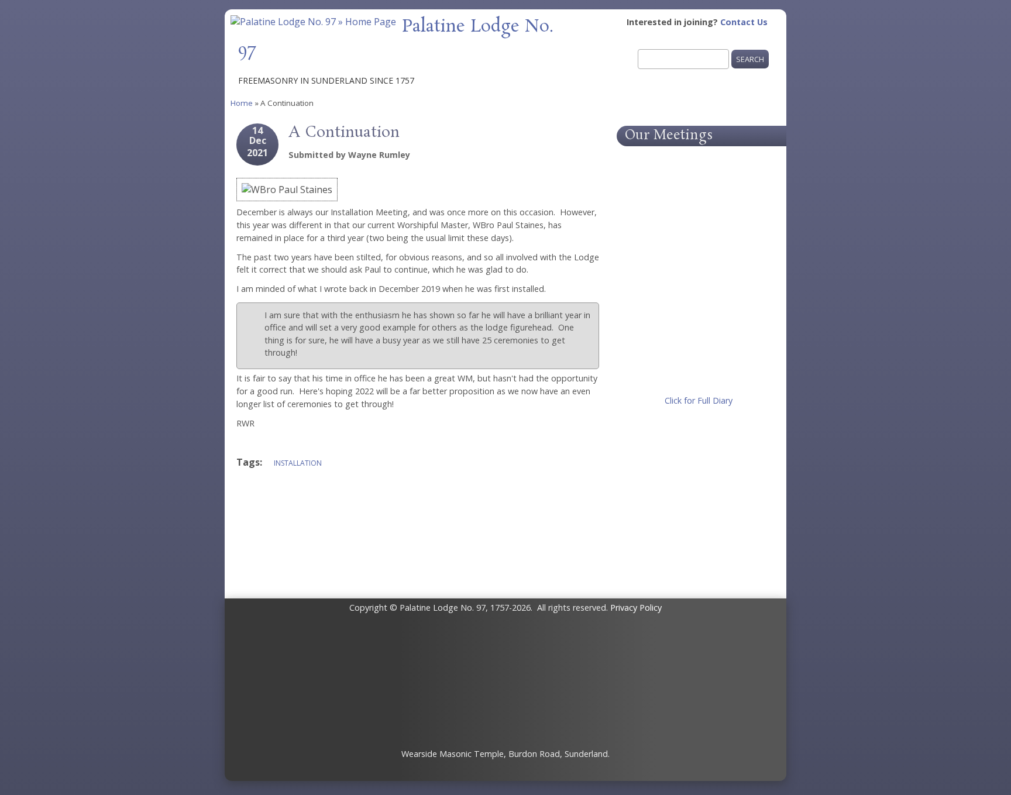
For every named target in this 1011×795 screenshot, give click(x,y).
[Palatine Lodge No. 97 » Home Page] (313, 21)
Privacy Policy (636, 607)
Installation (298, 463)
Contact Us (744, 21)
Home (242, 103)
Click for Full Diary (699, 400)
